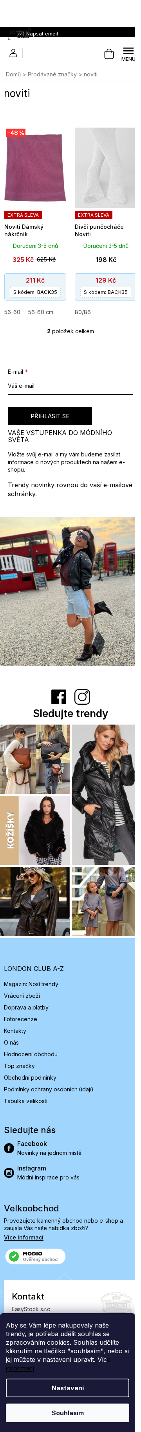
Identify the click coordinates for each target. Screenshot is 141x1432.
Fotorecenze (20, 1019)
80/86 (83, 312)
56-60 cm (40, 312)
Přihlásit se (50, 416)
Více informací (23, 1237)
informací (20, 1368)
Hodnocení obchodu (31, 1054)
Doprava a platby (26, 1007)
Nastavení (68, 1388)
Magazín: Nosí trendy (31, 984)
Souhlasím (68, 1413)
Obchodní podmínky (30, 1077)
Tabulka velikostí (25, 1101)
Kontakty (15, 1030)
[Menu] (128, 54)
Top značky (19, 1066)
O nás (11, 1042)
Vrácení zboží (22, 995)
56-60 (12, 312)
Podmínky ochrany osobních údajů (48, 1089)
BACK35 (35, 292)
